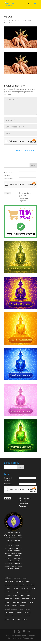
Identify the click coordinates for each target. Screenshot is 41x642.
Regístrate (22, 201)
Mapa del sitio (28, 638)
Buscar (33, 165)
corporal (15, 588)
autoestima (19, 581)
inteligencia (8, 599)
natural (7, 602)
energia (16, 592)
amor (24, 578)
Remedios (27, 612)
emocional (8, 592)
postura (22, 605)
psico (21, 609)
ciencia (22, 585)
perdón (7, 605)
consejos (7, 588)
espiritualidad (26, 592)
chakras (15, 585)
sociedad (26, 616)
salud (6, 616)
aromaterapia (9, 581)
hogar (28, 595)
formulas (7, 595)
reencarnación (9, 612)
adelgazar (8, 578)
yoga (18, 619)
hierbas (21, 595)
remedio (19, 612)
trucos (7, 619)
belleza (28, 581)
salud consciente (16, 616)
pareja (31, 602)
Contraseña (8, 179)
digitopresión (25, 588)
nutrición (24, 602)
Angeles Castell (20, 635)
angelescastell (12, 20)
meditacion (25, 599)
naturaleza (15, 602)
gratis (15, 595)
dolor (33, 588)
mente (33, 599)
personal (14, 605)
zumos (25, 619)
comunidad (30, 585)
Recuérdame (26, 193)
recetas (27, 609)
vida (13, 619)
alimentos (17, 578)
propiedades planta (11, 609)
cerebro (7, 585)
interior (17, 599)
